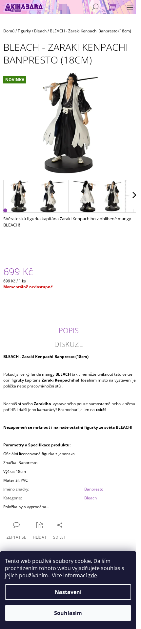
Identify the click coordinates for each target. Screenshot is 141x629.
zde (92, 575)
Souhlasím (68, 613)
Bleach (90, 498)
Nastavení (68, 592)
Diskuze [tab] (68, 344)
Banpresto (93, 489)
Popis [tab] (69, 330)
